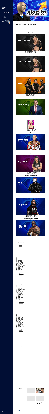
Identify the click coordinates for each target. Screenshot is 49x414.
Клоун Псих (20, 330)
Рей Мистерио (21, 263)
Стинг (31, 176)
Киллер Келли (21, 327)
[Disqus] (31, 356)
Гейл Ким (35, 173)
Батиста (20, 283)
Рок (19, 256)
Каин (19, 315)
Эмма (20, 316)
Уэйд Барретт (21, 269)
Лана (31, 119)
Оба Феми (30, 219)
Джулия (20, 314)
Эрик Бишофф (21, 299)
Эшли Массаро (31, 33)
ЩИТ (31, 76)
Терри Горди (20, 323)
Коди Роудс (30, 133)
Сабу (19, 287)
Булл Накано (21, 311)
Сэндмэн (35, 130)
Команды (3, 18)
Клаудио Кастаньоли (22, 265)
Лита (19, 273)
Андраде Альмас (34, 129)
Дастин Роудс (21, 267)
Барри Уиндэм (21, 313)
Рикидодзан (20, 312)
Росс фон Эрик (21, 325)
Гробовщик (34, 52)
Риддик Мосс (21, 317)
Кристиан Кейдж (21, 260)
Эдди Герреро (21, 297)
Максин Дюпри (21, 266)
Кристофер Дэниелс (22, 289)
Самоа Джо (20, 270)
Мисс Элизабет (21, 300)
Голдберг (20, 264)
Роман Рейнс (31, 197)
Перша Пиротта (31, 154)
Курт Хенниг (20, 261)
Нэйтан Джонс (21, 329)
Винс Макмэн (34, 51)
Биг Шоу (20, 268)
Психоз (20, 328)
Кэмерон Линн (21, 291)
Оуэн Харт (20, 292)
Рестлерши (4, 17)
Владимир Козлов (34, 172)
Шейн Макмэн (21, 285)
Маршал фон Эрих (21, 326)
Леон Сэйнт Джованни (22, 319)
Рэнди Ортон (35, 216)
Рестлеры (3, 16)
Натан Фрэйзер (21, 322)
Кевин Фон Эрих (21, 318)
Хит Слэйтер (21, 284)
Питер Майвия (21, 324)
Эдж (19, 257)
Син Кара (20, 286)
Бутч (19, 321)
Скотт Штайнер (21, 259)
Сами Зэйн (20, 293)
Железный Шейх (21, 271)
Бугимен (20, 290)
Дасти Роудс (20, 298)
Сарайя (20, 282)
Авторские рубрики (4, 8)
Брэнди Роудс (21, 294)
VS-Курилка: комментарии (5, 12)
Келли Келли (21, 272)
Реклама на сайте (4, 13)
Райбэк (20, 295)
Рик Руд (20, 296)
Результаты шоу (4, 7)
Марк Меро (20, 288)
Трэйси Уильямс (21, 262)
